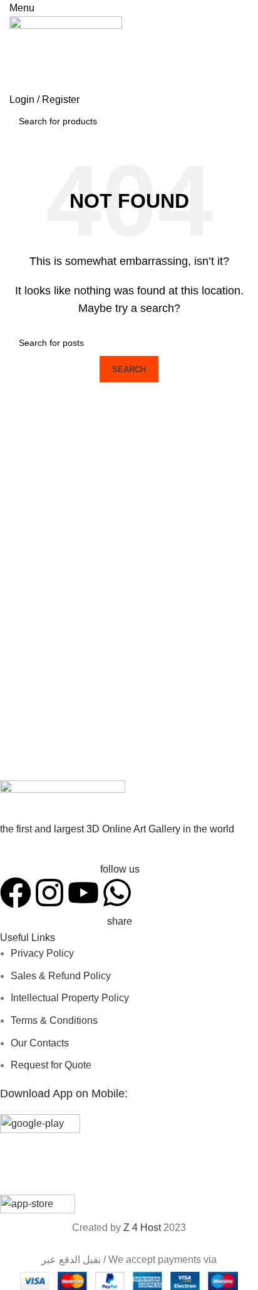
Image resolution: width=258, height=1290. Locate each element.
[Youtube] (83, 892)
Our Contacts (40, 1043)
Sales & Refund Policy (61, 975)
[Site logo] (65, 53)
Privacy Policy (42, 953)
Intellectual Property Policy (70, 997)
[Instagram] (49, 892)
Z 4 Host (142, 1227)
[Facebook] (15, 892)
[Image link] (62, 802)
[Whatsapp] (117, 892)
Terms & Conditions (54, 1020)
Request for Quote (51, 1065)
